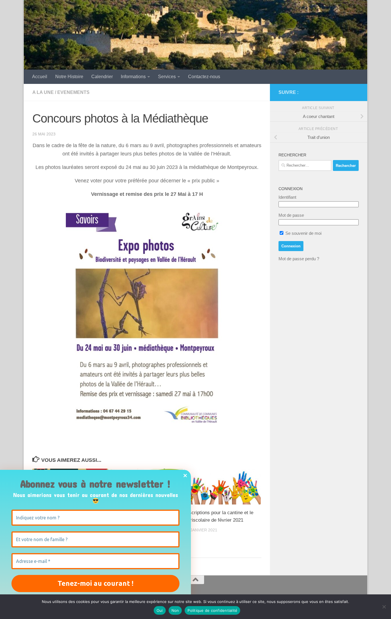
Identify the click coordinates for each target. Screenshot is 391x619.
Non (175, 610)
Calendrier (102, 76)
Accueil (39, 76)
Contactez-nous (204, 76)
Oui (160, 610)
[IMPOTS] (346, 92)
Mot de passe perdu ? (299, 258)
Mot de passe (291, 215)
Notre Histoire (69, 76)
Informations (133, 76)
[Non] (384, 607)
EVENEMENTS (73, 92)
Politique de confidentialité (212, 610)
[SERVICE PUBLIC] (355, 92)
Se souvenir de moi (302, 233)
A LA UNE (43, 92)
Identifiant (287, 197)
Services (167, 76)
